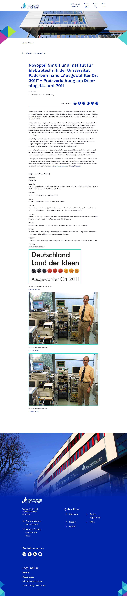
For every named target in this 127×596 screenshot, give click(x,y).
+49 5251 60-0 (32, 524)
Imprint (25, 572)
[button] (76, 5)
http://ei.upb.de (75, 166)
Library (72, 522)
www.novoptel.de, (50, 166)
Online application (95, 516)
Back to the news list (35, 53)
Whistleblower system (32, 581)
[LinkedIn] (35, 554)
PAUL (92, 522)
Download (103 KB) (34, 289)
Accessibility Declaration (34, 585)
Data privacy (28, 577)
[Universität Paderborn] (32, 500)
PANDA (72, 526)
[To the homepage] (30, 5)
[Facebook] (30, 554)
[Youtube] (40, 554)
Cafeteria (73, 514)
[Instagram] (24, 554)
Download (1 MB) (33, 350)
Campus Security (33, 529)
